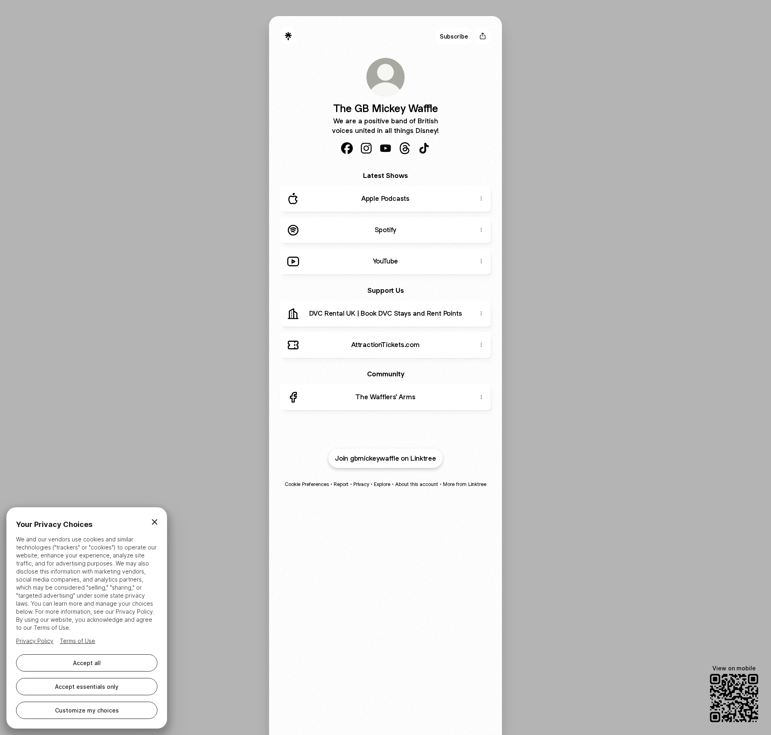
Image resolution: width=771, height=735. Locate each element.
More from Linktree (464, 484)
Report (341, 484)
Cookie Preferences (307, 484)
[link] (347, 148)
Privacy (361, 484)
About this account (416, 484)
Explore (382, 484)
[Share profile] (483, 36)
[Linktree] (288, 36)
